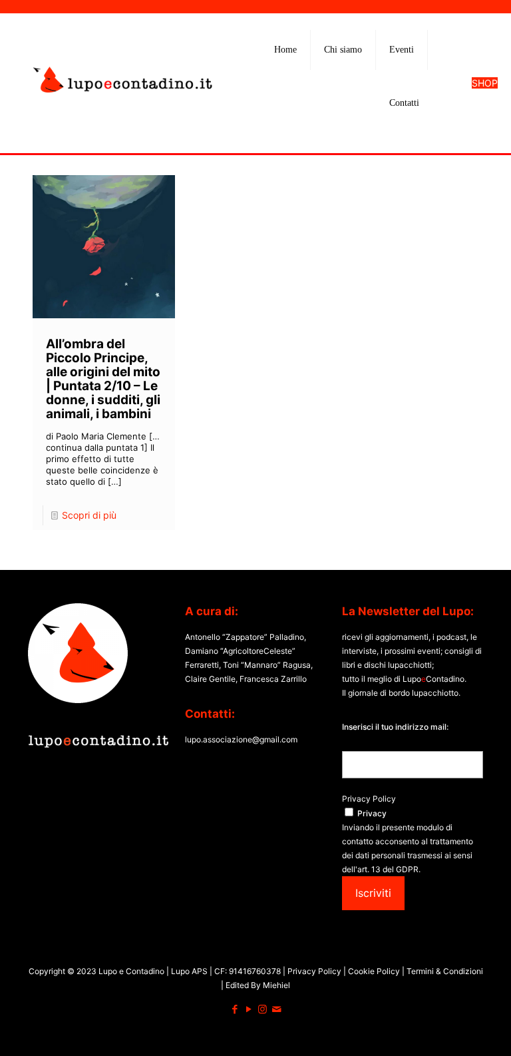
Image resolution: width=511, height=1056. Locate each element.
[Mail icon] (276, 1009)
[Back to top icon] (447, 1029)
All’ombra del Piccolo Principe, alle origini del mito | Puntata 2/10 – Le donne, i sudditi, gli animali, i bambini (103, 378)
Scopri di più (89, 515)
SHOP (485, 83)
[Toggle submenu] (343, 83)
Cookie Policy (375, 971)
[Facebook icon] (235, 1009)
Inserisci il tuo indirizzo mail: (395, 727)
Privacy (372, 813)
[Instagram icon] (262, 1009)
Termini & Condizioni (444, 971)
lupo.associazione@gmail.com (241, 739)
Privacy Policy (369, 799)
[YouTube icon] (249, 1009)
